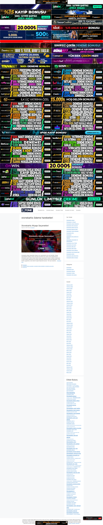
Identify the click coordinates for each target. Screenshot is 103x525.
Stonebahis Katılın (70, 254)
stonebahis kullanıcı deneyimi (71, 465)
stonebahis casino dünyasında (71, 426)
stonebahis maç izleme (72, 468)
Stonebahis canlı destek (73, 413)
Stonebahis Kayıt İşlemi (77, 462)
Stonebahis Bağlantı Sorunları (71, 403)
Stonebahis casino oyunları (74, 428)
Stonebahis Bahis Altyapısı (72, 257)
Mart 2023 (69, 332)
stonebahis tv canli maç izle (71, 494)
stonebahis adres (70, 394)
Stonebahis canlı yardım (70, 422)
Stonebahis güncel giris (74, 453)
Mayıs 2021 (69, 372)
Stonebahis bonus (71, 405)
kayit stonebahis (70, 390)
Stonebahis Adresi (70, 220)
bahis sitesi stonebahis (71, 384)
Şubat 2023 (69, 334)
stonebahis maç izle (76, 466)
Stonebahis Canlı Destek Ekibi (73, 252)
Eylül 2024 (69, 299)
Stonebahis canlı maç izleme (72, 418)
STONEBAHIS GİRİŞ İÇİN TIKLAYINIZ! (51, 41)
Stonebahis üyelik (70, 509)
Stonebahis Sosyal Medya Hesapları (72, 486)
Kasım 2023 (69, 317)
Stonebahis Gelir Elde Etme (72, 255)
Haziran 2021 (69, 370)
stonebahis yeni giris (71, 504)
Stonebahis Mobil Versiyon (72, 227)
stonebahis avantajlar (69, 397)
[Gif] (51, 99)
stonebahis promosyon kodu (72, 482)
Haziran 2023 (69, 326)
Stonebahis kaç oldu (72, 463)
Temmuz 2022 (70, 347)
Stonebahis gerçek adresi (72, 436)
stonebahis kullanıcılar (78, 465)
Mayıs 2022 (69, 350)
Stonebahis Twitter (59, 210)
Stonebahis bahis (76, 397)
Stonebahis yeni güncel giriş (74, 506)
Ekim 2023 (69, 319)
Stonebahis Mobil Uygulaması (71, 469)
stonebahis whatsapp (71, 498)
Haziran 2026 (69, 288)
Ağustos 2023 (70, 323)
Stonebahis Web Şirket (71, 248)
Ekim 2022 (69, 341)
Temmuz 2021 (70, 368)
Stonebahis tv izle (70, 495)
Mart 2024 (69, 310)
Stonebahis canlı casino (73, 410)
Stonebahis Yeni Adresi (69, 210)
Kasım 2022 (69, 339)
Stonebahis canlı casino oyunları (72, 411)
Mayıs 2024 (69, 306)
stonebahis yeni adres (70, 501)
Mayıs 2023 (69, 328)
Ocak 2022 (69, 357)
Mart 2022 (69, 354)
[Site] (25, 71)
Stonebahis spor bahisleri (71, 488)
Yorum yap (25, 267)
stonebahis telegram (71, 489)
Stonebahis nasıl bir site (73, 472)
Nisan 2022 (69, 352)
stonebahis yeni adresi (71, 502)
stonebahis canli (69, 406)
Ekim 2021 (69, 363)
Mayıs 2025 (69, 290)
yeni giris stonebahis (76, 514)
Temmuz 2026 (70, 286)
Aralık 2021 (69, 359)
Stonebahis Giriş (41, 210)
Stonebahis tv (70, 491)
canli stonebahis (69, 385)
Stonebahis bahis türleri (70, 402)
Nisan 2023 (69, 330)
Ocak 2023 (69, 336)
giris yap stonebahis (71, 388)
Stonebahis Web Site (71, 246)
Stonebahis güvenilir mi (73, 455)
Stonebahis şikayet (72, 510)
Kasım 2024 (69, 295)
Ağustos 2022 (70, 345)
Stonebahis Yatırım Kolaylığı (72, 231)
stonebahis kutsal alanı (70, 466)
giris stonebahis (75, 386)
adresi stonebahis (70, 382)
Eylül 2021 (69, 365)
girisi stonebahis (69, 386)
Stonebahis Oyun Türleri (72, 243)
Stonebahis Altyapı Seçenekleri (35, 225)
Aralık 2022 (69, 337)
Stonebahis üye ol (77, 509)
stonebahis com (70, 431)
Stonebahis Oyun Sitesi (71, 475)
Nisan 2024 (69, 308)
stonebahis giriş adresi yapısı (71, 445)
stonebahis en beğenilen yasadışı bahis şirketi (73, 432)
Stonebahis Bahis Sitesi (73, 400)
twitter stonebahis (70, 514)
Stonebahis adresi (71, 396)
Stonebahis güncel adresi (73, 451)
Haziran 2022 (69, 348)
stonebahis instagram (70, 458)
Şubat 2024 (69, 312)
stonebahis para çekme (49, 266)
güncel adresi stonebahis (71, 389)
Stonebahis (78, 210)
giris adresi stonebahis (75, 385)
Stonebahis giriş (71, 442)
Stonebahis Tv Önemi (71, 222)
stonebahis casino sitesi (72, 429)
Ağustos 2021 (69, 367)
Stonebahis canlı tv (71, 420)
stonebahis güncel (71, 450)
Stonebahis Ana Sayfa (71, 244)
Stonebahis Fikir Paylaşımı (72, 225)
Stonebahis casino (71, 423)
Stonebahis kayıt (70, 462)
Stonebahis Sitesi (70, 485)
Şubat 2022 (69, 356)
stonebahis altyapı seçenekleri (28, 266)
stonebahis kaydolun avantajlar (71, 459)
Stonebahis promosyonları (73, 484)
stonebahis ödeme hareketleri (39, 266)
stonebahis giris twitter (71, 440)
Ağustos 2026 (70, 284)
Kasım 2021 (69, 361)
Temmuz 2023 (70, 325)
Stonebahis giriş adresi (73, 443)
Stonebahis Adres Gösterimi (73, 223)
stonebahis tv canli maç (71, 492)
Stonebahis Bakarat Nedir (72, 229)
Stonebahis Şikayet (50, 210)
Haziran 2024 (69, 305)
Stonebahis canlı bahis (73, 408)
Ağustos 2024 (70, 301)
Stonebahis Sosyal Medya (72, 250)
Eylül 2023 (69, 321)
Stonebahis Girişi (71, 446)
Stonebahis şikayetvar (73, 512)
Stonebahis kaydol (78, 458)
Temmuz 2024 (70, 303)
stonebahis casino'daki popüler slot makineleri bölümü (74, 425)
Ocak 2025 (69, 294)
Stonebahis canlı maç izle (71, 416)
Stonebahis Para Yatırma (71, 478)
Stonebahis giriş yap (72, 448)
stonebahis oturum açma (70, 474)
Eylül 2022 (69, 343)
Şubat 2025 (69, 292)
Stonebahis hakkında (70, 456)
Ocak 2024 (69, 314)
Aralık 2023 (69, 315)
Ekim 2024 (69, 297)
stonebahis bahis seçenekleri (71, 399)
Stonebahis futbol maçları (71, 433)
